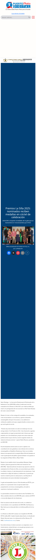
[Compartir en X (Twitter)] (13, 253)
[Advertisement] (18, 38)
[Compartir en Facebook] (9, 253)
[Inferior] (18, 533)
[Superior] (18, 60)
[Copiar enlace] (27, 253)
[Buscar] (29, 17)
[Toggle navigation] (33, 17)
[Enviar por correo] (23, 253)
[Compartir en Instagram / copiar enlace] (18, 253)
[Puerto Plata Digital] (18, 6)
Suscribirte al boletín (18, 13)
